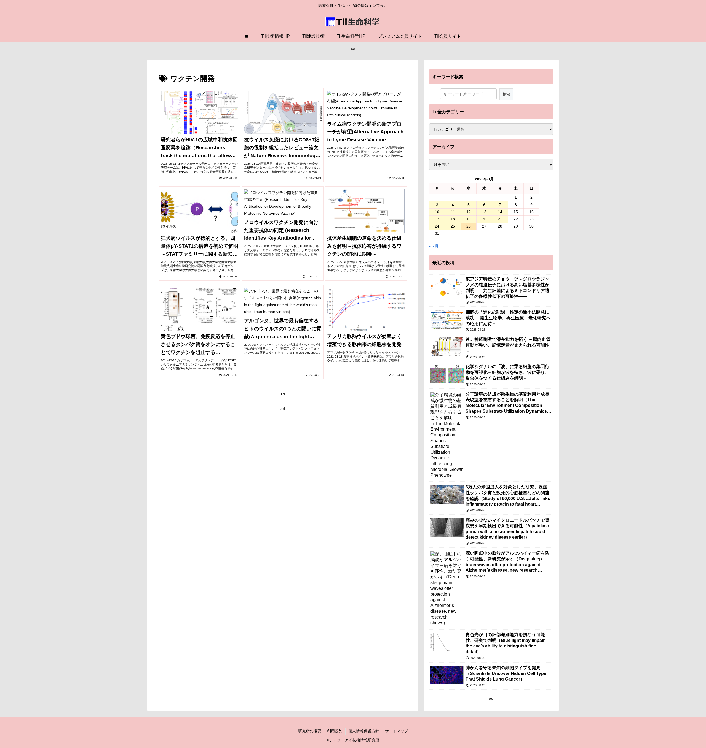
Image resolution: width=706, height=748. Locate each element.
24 (437, 226)
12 (468, 212)
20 (484, 219)
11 (453, 212)
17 (437, 219)
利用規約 (335, 731)
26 (468, 226)
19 (468, 219)
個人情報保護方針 (363, 731)
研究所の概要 (309, 731)
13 (484, 212)
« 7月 (433, 246)
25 (453, 226)
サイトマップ (396, 731)
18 (453, 219)
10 (437, 212)
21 (500, 219)
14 (500, 212)
